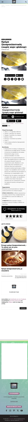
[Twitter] (17, 411)
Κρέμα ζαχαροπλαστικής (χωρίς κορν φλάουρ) (13, 44)
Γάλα (9, 125)
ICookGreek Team (5, 49)
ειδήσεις (10, 302)
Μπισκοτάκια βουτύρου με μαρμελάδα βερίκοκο (21, 276)
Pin (19, 121)
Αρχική (2, 5)
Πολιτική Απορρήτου (14, 416)
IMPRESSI (21, 420)
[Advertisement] (14, 327)
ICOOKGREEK (11, 418)
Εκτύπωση (20, 75)
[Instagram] (10, 411)
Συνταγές (7, 5)
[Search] (26, 2)
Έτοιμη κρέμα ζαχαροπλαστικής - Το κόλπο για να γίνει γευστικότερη (14, 247)
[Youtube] (21, 411)
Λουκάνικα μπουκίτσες (7, 276)
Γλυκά (12, 123)
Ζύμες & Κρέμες (8, 39)
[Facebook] (6, 411)
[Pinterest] (14, 411)
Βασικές (3, 39)
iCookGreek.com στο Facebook (18, 299)
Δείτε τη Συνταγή (11, 75)
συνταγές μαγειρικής (15, 300)
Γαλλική (21, 123)
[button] (2, 2)
